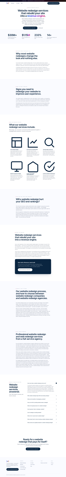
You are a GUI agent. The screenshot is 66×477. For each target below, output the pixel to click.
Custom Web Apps (23, 467)
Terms (52, 464)
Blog (21, 3)
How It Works (32, 464)
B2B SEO (21, 464)
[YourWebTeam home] (7, 3)
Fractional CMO (22, 469)
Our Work (17, 3)
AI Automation (22, 466)
